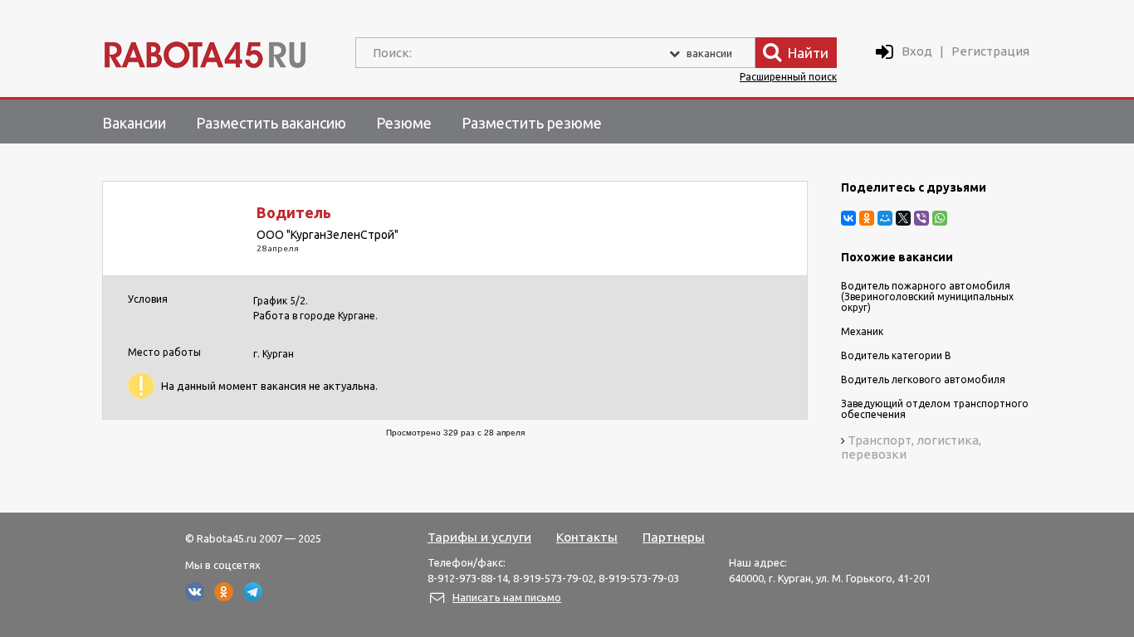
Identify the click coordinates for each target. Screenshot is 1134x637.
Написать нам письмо (506, 597)
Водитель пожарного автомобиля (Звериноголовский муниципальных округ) (927, 296)
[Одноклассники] (866, 218)
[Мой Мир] (884, 218)
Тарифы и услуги (479, 536)
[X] (903, 218)
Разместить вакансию (271, 122)
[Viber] (921, 218)
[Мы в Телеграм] (252, 597)
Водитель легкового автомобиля (923, 379)
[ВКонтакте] (848, 218)
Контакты (587, 536)
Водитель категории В (896, 355)
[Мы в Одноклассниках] (223, 597)
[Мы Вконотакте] (194, 597)
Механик (862, 331)
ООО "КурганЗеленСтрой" (327, 234)
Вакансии (134, 122)
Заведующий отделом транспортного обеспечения (935, 409)
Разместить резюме (532, 122)
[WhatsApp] (939, 218)
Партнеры (674, 536)
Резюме (404, 122)
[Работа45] (205, 51)
